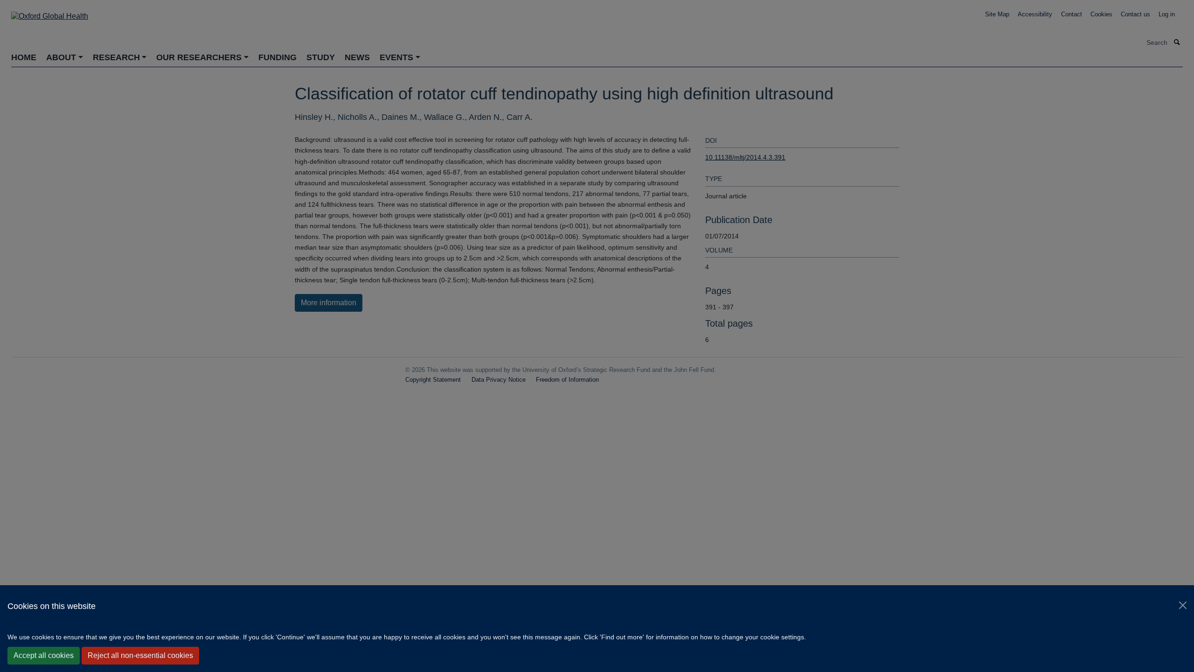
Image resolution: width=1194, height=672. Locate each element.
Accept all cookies (44, 655)
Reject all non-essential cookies (140, 655)
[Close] (1182, 605)
